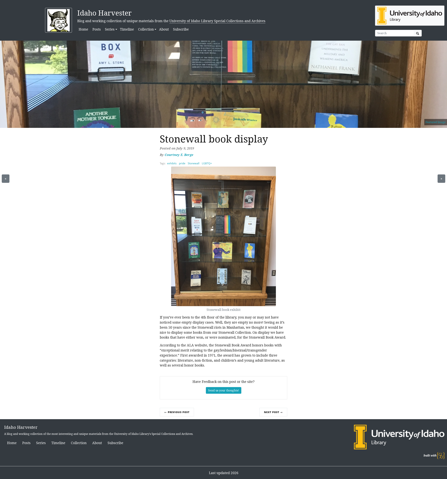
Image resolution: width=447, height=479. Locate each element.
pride (182, 163)
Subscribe (181, 29)
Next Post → (273, 412)
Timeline (127, 29)
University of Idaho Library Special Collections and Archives (217, 20)
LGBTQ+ (207, 163)
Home (83, 29)
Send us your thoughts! (223, 390)
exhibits (172, 163)
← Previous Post (176, 412)
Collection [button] (146, 29)
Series (41, 442)
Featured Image (436, 122)
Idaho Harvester (104, 13)
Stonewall (193, 163)
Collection (79, 442)
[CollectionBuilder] (440, 455)
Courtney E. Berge (179, 155)
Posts (96, 29)
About (164, 29)
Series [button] (110, 29)
